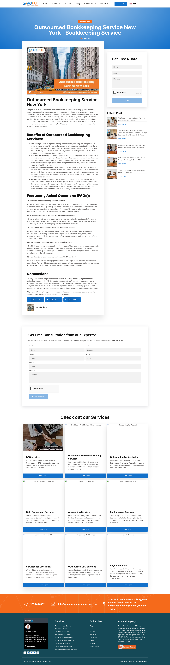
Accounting (85, 21)
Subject (32, 362)
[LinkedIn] (28, 652)
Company (89, 346)
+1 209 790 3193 (116, 341)
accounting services (65, 163)
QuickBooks (72, 234)
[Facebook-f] (25, 652)
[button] (121, 4)
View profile (31, 646)
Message (32, 370)
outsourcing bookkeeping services (76, 279)
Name (31, 346)
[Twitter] (31, 652)
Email (87, 354)
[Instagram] (37, 652)
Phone (31, 354)
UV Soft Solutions (141, 661)
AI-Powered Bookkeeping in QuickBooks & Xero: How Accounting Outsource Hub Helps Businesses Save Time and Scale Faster (132, 133)
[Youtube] (34, 652)
